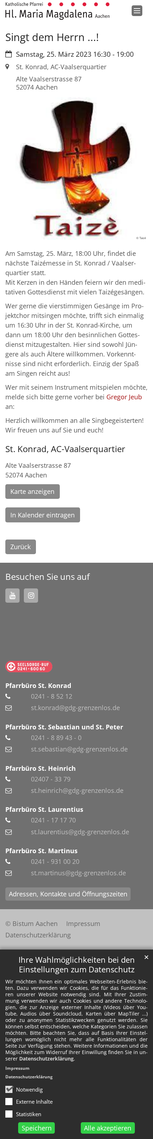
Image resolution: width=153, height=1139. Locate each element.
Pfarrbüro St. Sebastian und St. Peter (64, 727)
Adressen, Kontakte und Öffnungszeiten (68, 894)
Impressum (17, 1068)
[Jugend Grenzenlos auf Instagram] (31, 595)
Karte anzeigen (32, 491)
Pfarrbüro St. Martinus (41, 850)
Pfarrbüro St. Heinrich (40, 768)
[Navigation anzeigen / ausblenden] (137, 10)
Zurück (20, 546)
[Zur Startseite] (57, 11)
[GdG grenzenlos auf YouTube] (12, 595)
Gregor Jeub (124, 397)
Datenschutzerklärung (46, 1058)
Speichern (37, 1128)
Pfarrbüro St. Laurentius (44, 809)
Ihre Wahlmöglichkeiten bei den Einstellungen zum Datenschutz (77, 964)
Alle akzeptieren (107, 1128)
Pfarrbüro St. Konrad (38, 685)
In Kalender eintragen (42, 515)
